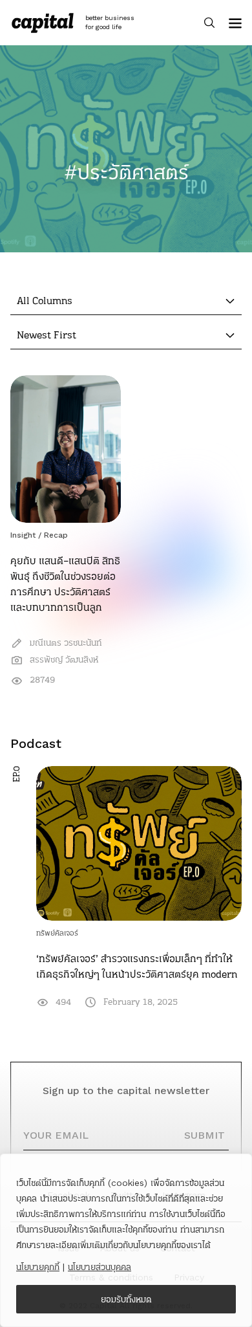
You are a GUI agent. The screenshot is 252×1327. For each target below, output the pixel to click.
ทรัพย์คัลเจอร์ (57, 933)
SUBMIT (204, 1135)
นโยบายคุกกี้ (37, 1267)
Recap (56, 535)
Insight (23, 535)
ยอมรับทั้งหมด (126, 1299)
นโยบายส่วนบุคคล (99, 1267)
